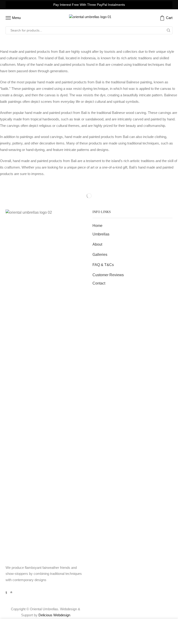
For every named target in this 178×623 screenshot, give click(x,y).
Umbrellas (100, 234)
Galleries (99, 255)
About (97, 244)
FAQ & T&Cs (103, 265)
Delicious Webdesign (54, 615)
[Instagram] (11, 592)
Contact (98, 283)
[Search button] (168, 30)
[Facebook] (6, 592)
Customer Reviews (108, 275)
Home (97, 226)
